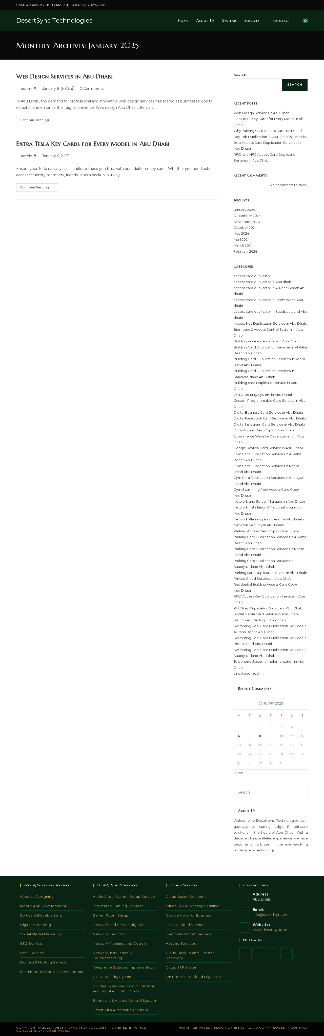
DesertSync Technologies (54, 20)
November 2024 (247, 222)
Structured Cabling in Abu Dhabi (260, 620)
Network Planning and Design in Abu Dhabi (269, 519)
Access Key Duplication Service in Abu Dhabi (270, 323)
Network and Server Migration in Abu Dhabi (269, 501)
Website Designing (37, 896)
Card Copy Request (267, 1027)
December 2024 (247, 216)
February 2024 (245, 251)
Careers (236, 1027)
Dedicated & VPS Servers (188, 934)
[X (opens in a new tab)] (277, 4)
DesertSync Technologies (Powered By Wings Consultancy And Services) (81, 1029)
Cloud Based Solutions (186, 896)
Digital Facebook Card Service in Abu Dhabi (270, 418)
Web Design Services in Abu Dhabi (64, 76)
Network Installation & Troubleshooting (112, 955)
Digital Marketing (35, 925)
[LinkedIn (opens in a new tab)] (295, 4)
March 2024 (243, 245)
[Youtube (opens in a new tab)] (305, 4)
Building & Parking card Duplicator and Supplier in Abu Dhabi (123, 988)
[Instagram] (273, 953)
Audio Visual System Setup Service (124, 896)
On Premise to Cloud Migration (193, 977)
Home (184, 1027)
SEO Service (31, 943)
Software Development (41, 915)
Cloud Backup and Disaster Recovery (190, 955)
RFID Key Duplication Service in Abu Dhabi (268, 608)
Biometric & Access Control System (124, 1000)
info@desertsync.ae (86, 5)
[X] (245, 953)
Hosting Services (181, 943)
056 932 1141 (41, 5)
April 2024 (242, 239)
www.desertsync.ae (270, 929)
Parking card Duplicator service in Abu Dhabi (270, 573)
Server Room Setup (110, 915)
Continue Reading (39, 121)
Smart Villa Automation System (120, 1010)
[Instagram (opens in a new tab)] (289, 4)
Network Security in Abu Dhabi (259, 525)
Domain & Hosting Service (43, 962)
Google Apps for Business (188, 915)
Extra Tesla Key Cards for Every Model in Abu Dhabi (93, 144)
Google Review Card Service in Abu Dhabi (268, 448)
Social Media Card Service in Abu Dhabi (266, 614)
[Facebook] (259, 953)
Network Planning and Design (119, 943)
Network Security (108, 934)
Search (240, 75)
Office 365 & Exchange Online (192, 906)
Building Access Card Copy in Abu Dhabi (266, 341)
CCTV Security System (113, 977)
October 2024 (245, 227)
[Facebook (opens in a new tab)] (283, 4)
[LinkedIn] (286, 953)
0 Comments (92, 88)
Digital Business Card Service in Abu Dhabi (268, 412)
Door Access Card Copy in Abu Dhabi (264, 430)
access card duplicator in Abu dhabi (263, 282)
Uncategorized (246, 673)
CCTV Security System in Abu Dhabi (263, 395)
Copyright (26, 1027)
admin (26, 88)
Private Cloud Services (186, 925)
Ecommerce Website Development (52, 972)
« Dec (238, 773)
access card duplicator (252, 276)
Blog (219, 1027)
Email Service (32, 953)
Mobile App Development (43, 906)
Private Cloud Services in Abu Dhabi (263, 578)
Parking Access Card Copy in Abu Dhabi (266, 531)
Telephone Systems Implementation (125, 967)
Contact (299, 1027)
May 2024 (241, 233)
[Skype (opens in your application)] (300, 4)
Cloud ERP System (182, 967)
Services (201, 1027)
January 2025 (244, 210)
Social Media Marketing (41, 934)
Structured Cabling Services (118, 906)
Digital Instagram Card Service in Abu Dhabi (269, 424)
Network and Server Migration (120, 925)
